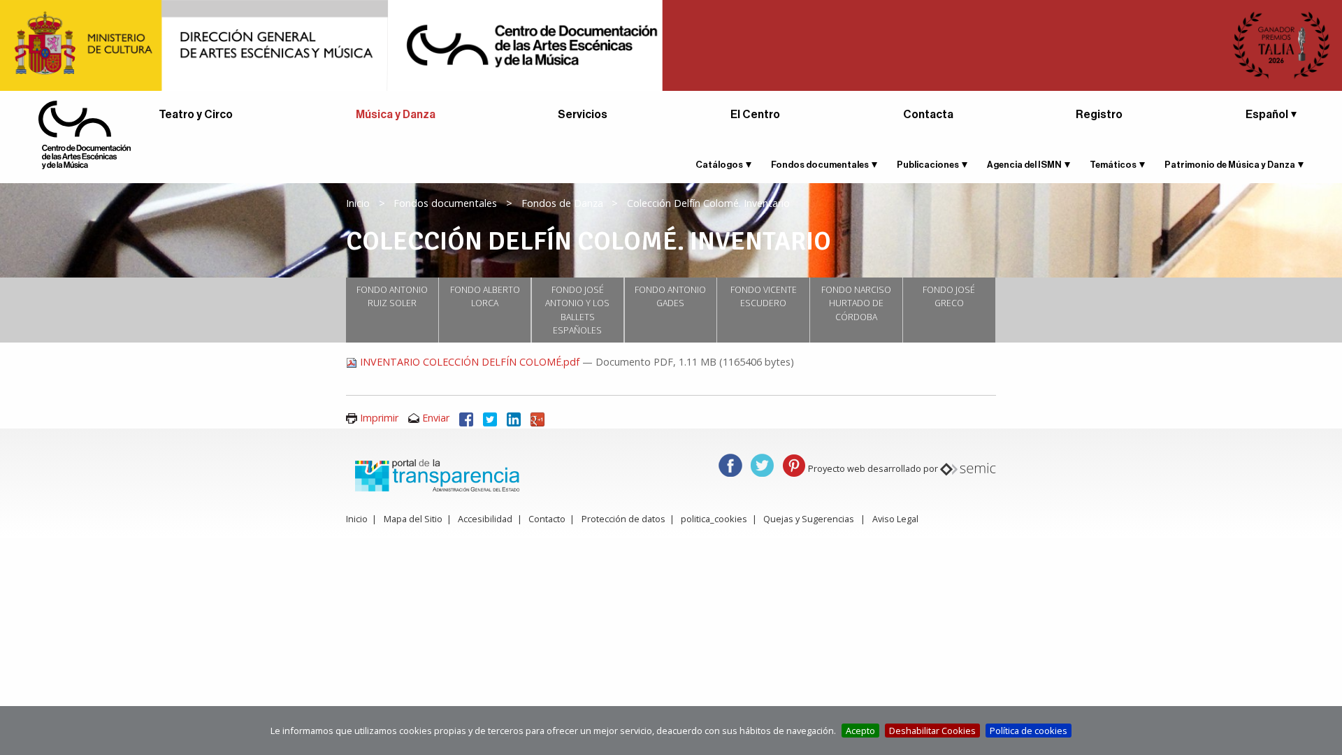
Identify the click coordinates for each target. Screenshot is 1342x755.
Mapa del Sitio (413, 518)
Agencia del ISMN (1024, 164)
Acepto (860, 730)
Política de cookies (1028, 730)
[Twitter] (490, 417)
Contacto (546, 518)
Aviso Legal (895, 518)
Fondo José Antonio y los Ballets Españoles (577, 310)
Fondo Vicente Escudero (763, 297)
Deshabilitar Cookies (932, 730)
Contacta (928, 114)
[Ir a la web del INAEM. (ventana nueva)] (671, 44)
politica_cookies (714, 518)
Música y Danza (395, 114)
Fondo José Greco (949, 297)
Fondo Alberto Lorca (485, 297)
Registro (1099, 114)
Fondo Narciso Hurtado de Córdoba (856, 303)
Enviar (435, 417)
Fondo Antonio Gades (670, 297)
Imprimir (379, 417)
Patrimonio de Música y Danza (1229, 164)
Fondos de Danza (562, 203)
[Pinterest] (794, 464)
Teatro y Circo (196, 114)
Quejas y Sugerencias (808, 518)
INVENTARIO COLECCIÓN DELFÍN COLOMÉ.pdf (469, 361)
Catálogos (719, 164)
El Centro (755, 114)
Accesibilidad (485, 518)
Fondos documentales (820, 164)
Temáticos (1113, 164)
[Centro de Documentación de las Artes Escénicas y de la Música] (84, 133)
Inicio (358, 203)
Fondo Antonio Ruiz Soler (392, 297)
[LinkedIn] (514, 417)
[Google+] (537, 417)
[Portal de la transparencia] (435, 474)
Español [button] (1267, 114)
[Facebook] (466, 417)
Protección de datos (623, 518)
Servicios (582, 114)
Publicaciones (928, 164)
